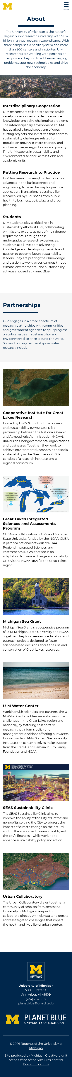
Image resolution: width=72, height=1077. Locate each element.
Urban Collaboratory (22, 896)
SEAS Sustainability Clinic (28, 807)
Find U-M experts (16, 151)
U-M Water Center (21, 706)
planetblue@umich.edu (36, 1003)
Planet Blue (41, 271)
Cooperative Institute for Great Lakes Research (33, 415)
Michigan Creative (44, 1055)
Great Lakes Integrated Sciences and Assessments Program (29, 523)
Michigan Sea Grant (22, 621)
